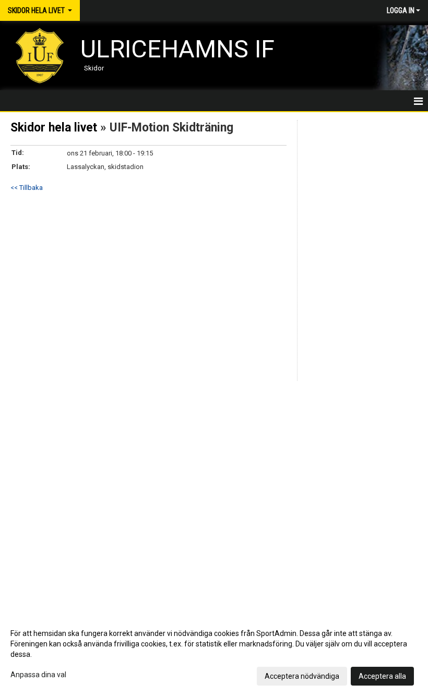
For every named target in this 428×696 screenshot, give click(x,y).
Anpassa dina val (38, 674)
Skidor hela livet (53, 128)
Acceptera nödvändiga (302, 676)
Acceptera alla (382, 676)
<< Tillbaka (26, 187)
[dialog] (214, 654)
